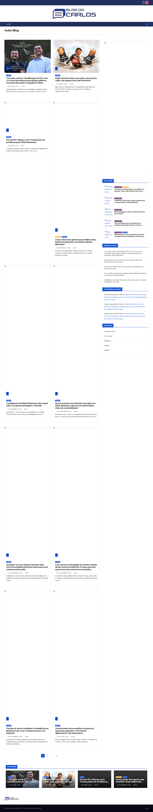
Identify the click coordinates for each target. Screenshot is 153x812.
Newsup (30, 808)
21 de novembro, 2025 (64, 573)
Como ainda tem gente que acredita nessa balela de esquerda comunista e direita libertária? (75, 242)
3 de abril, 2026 (13, 145)
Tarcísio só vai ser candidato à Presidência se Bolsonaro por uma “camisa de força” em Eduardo (27, 730)
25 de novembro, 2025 (64, 411)
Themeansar (37, 808)
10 (57, 756)
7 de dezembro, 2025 (15, 409)
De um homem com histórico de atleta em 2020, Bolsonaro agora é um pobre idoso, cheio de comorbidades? (75, 405)
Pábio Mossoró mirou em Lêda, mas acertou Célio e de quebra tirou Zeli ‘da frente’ (76, 79)
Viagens (106, 350)
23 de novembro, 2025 (15, 573)
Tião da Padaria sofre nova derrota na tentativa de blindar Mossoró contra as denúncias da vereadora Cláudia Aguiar (128, 225)
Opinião (9, 75)
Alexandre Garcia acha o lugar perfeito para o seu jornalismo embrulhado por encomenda (129, 202)
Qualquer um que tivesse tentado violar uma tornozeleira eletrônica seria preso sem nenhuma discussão (27, 567)
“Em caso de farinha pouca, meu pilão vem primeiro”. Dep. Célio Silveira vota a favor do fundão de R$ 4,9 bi (129, 191)
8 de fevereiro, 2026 (64, 247)
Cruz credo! (118, 187)
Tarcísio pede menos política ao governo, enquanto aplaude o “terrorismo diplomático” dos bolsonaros (74, 730)
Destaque (58, 236)
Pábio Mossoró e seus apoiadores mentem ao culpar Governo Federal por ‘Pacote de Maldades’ (129, 236)
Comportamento (109, 331)
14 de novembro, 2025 (15, 736)
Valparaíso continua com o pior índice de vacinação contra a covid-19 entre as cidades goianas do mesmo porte (125, 297)
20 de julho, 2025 (63, 736)
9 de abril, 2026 (62, 84)
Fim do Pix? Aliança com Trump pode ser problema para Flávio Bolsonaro (25, 141)
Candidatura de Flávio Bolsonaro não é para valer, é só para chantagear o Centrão (27, 404)
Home (8, 24)
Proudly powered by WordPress (13, 808)
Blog (23, 86)
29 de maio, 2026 (13, 86)
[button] (143, 24)
